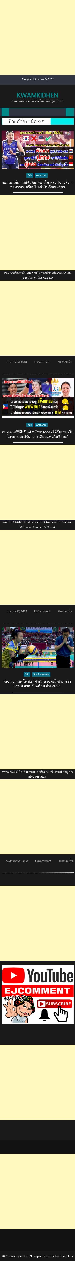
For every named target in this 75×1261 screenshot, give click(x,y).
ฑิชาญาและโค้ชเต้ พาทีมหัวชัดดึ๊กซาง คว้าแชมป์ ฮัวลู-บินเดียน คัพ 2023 (37, 683)
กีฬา (30, 175)
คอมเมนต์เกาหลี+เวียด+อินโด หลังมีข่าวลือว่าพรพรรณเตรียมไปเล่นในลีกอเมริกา (38, 184)
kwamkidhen (37, 95)
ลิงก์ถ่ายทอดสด (41, 674)
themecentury (64, 1256)
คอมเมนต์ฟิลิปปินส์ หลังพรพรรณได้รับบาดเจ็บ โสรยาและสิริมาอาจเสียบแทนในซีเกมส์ (37, 434)
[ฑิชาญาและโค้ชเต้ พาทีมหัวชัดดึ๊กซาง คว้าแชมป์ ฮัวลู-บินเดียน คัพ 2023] (38, 647)
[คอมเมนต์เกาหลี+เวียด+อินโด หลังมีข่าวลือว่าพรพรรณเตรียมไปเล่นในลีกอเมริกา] (38, 150)
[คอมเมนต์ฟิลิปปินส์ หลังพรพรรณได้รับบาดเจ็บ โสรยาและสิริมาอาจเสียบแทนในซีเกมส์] (38, 398)
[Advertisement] (37, 37)
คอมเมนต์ (41, 175)
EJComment (42, 362)
